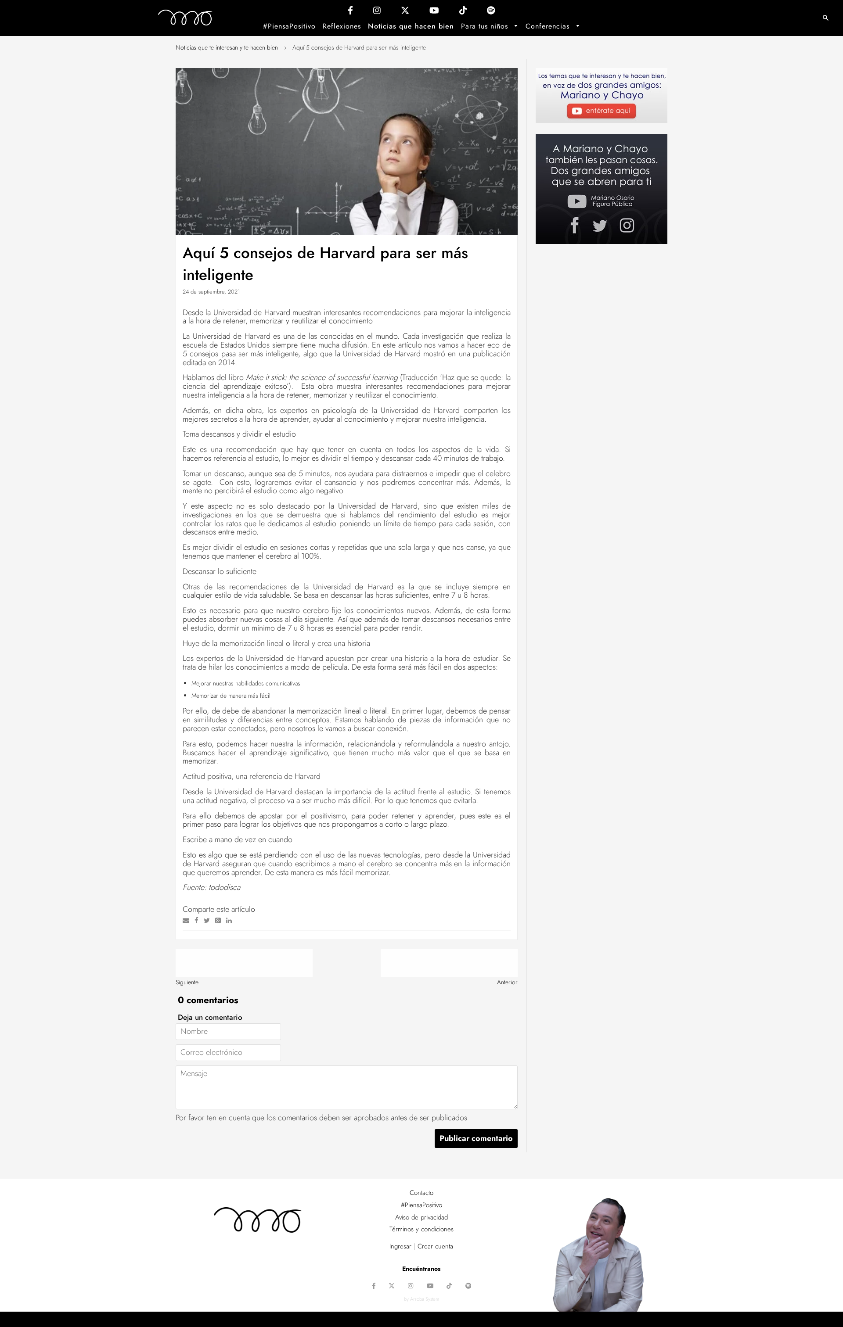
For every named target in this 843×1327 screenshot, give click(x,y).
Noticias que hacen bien (411, 26)
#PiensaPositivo (289, 26)
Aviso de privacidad (421, 1217)
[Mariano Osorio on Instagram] (377, 12)
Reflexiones (342, 26)
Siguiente (187, 982)
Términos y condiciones (421, 1229)
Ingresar (400, 1246)
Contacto (421, 1193)
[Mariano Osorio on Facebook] (350, 12)
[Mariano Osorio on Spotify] (491, 12)
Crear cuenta (435, 1246)
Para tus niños (486, 26)
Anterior (507, 982)
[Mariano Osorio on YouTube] (434, 12)
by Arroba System (421, 1298)
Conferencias (549, 26)
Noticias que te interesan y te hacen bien (227, 47)
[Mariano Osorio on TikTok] (463, 12)
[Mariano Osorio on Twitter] (405, 12)
